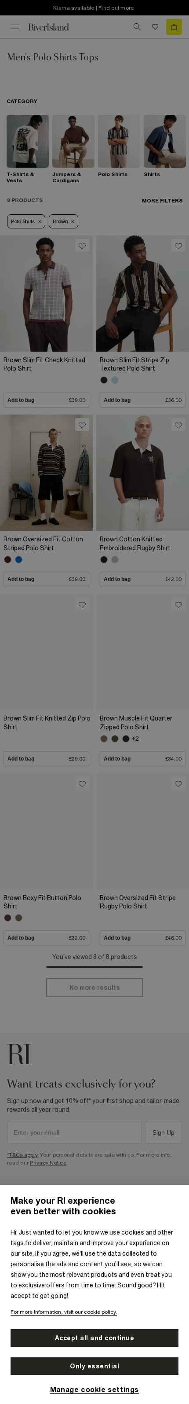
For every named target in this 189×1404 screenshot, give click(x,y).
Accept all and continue (94, 1338)
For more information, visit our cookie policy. (64, 1312)
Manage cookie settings (94, 1389)
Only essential (94, 1366)
